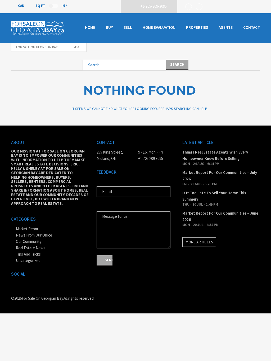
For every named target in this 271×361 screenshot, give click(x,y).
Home (90, 27)
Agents (226, 27)
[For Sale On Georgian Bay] (37, 28)
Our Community (29, 241)
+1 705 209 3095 (150, 158)
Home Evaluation (159, 27)
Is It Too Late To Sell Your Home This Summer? (214, 196)
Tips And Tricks (28, 254)
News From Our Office (34, 235)
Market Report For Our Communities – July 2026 (219, 175)
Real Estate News (30, 247)
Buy (109, 27)
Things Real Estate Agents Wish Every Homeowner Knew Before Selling (215, 155)
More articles (199, 241)
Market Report (28, 228)
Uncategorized (28, 260)
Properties (197, 27)
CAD (21, 5)
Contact (251, 27)
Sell (128, 27)
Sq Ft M (51, 5)
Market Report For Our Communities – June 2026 (220, 216)
